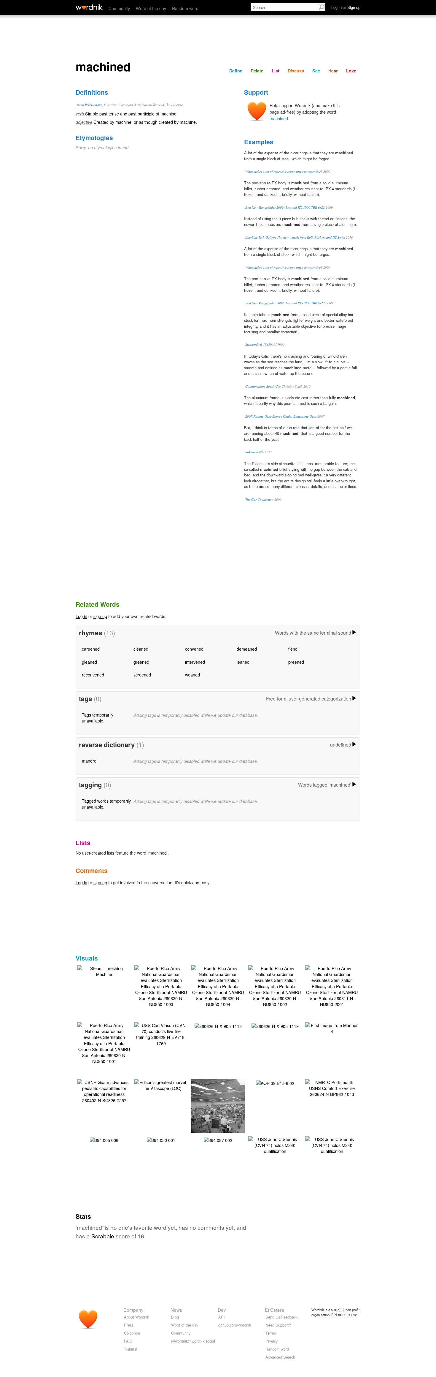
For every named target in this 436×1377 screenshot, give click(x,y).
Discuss (296, 71)
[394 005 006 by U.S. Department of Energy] (104, 1139)
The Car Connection (259, 499)
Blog (175, 1317)
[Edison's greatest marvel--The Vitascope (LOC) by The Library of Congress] (161, 1084)
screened (142, 674)
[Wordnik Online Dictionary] (89, 7)
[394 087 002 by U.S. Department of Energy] (218, 1139)
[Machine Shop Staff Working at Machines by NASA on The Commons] (226, 1107)
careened (91, 649)
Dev (222, 1309)
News (176, 1309)
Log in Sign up (345, 7)
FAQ (128, 1341)
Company (133, 1309)
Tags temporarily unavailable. (97, 718)
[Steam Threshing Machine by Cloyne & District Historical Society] (104, 970)
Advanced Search (280, 1357)
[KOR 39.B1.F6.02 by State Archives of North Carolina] (275, 1082)
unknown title (254, 452)
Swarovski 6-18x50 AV (260, 344)
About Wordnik (136, 1317)
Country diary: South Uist (263, 386)
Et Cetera (274, 1309)
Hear (333, 71)
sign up (100, 616)
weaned (192, 674)
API (221, 1317)
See (316, 71)
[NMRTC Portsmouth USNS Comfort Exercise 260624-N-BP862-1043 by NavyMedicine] (332, 1087)
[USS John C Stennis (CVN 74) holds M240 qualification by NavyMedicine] (275, 1144)
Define (235, 71)
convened (194, 649)
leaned (243, 662)
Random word (185, 8)
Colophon (132, 1333)
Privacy (271, 1341)
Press (128, 1325)
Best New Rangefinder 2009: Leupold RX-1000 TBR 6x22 (285, 207)
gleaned (89, 662)
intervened (195, 662)
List (275, 71)
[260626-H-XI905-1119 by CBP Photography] (275, 1025)
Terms (270, 1333)
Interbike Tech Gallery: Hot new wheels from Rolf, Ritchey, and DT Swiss (295, 237)
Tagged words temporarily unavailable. (106, 804)
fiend (292, 649)
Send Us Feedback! (282, 1317)
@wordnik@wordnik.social (193, 1341)
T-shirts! (130, 1349)
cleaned (140, 649)
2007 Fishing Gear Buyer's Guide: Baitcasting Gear (280, 416)
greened (141, 662)
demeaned (247, 649)
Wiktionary (93, 104)
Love (351, 71)
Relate (257, 71)
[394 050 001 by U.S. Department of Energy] (161, 1139)
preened (296, 662)
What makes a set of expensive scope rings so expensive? (283, 171)
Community (119, 8)
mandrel (89, 761)
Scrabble (102, 1236)
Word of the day (151, 8)
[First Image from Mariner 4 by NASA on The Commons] (332, 1027)
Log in (81, 616)
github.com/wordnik (234, 1325)
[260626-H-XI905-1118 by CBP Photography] (218, 1025)
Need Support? (278, 1325)
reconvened (93, 674)
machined (279, 118)
